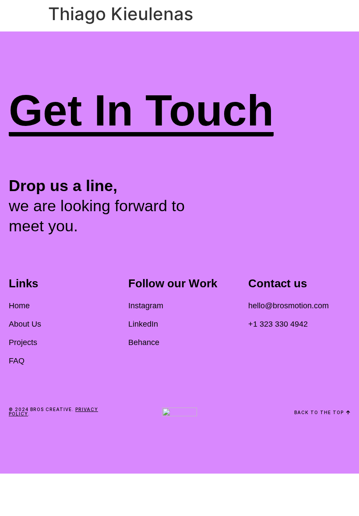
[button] (141, 112)
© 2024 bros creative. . (53, 411)
